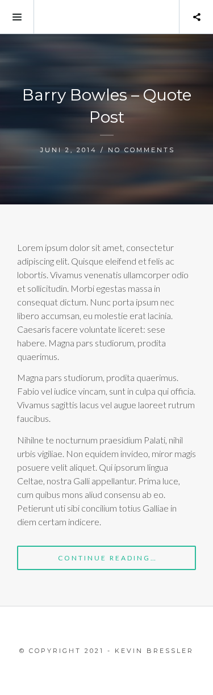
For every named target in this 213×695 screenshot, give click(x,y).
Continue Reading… (107, 558)
